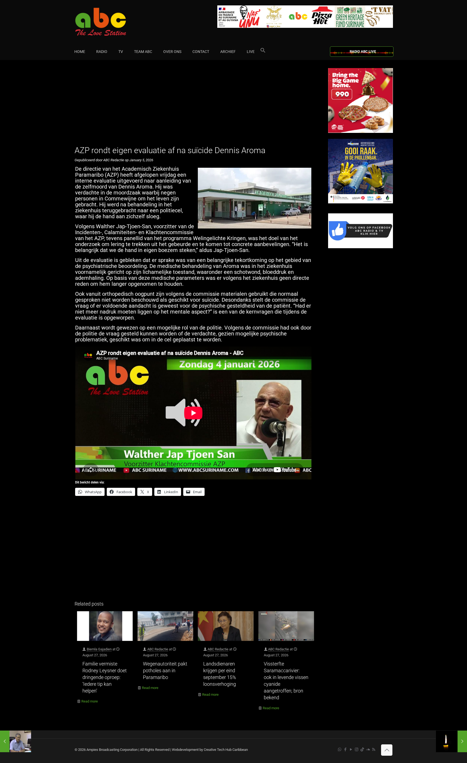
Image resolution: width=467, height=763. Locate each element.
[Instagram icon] (357, 749)
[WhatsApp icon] (340, 749)
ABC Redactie (157, 649)
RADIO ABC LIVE (363, 51)
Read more (89, 701)
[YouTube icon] (351, 749)
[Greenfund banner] (360, 202)
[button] (263, 51)
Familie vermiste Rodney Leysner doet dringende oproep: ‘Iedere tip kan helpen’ (104, 677)
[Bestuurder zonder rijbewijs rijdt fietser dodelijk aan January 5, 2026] (451, 741)
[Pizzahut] (360, 132)
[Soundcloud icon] (368, 749)
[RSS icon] (374, 749)
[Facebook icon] (345, 749)
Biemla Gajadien (99, 649)
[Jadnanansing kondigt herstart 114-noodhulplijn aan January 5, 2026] (15, 741)
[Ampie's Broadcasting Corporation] (111, 21)
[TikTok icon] (362, 749)
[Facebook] (360, 247)
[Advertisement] (195, 106)
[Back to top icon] (386, 750)
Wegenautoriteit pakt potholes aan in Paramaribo (165, 670)
